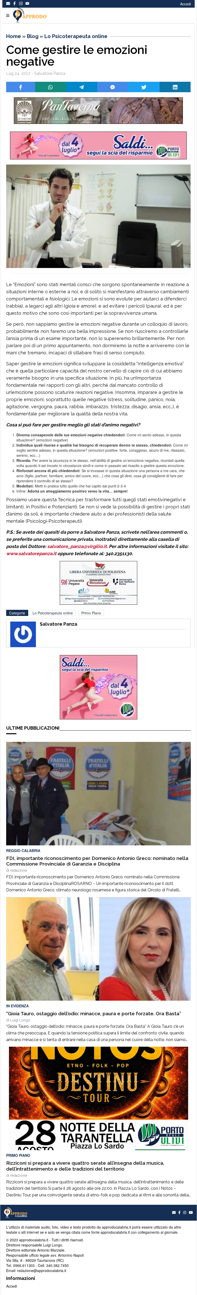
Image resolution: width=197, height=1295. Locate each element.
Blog (32, 36)
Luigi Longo (20, 1020)
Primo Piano (91, 612)
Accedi (185, 3)
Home (13, 36)
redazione (18, 870)
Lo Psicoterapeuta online (75, 36)
